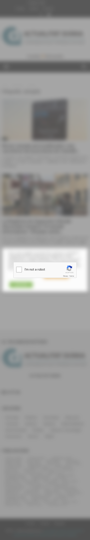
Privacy (65, 276)
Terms (71, 276)
